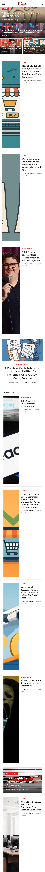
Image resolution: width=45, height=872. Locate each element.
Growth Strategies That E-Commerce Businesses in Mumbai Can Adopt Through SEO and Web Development (30, 500)
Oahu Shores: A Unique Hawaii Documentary (28, 404)
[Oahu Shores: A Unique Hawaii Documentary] (11, 440)
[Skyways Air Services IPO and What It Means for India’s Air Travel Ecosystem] (11, 626)
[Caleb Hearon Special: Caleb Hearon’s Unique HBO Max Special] (11, 291)
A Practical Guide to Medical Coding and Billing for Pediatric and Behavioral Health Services (22, 373)
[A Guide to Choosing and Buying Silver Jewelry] (22, 15)
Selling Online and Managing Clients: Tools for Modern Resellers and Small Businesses (32, 71)
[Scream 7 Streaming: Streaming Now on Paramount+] (11, 719)
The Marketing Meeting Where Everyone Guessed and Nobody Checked (32, 46)
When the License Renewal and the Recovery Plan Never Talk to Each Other (32, 164)
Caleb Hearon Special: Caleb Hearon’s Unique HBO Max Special (31, 256)
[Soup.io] (22, 3)
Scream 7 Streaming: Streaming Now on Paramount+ (31, 683)
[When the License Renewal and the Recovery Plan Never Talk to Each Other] (11, 197)
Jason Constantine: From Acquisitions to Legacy (11, 48)
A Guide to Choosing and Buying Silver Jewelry (21, 14)
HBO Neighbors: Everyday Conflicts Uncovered (18, 781)
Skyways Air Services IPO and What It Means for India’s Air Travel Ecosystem (30, 592)
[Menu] (3, 3)
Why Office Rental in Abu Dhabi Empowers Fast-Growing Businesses (31, 806)
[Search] (41, 3)
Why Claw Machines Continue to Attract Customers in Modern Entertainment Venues (22, 33)
